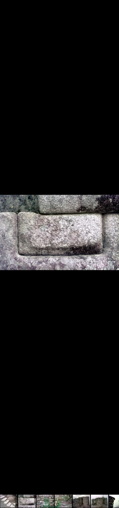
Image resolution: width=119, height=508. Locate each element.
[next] (114, 250)
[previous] (5, 250)
